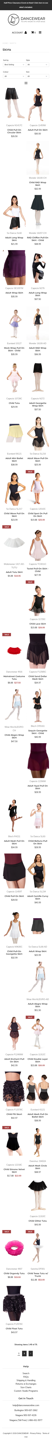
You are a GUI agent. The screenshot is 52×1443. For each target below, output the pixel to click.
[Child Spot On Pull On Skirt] (37, 488)
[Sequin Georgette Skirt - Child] (37, 706)
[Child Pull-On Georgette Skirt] (14, 926)
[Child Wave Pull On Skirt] (14, 488)
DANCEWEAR (23, 1433)
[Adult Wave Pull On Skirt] (37, 433)
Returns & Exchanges (26, 1384)
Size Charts (25, 1387)
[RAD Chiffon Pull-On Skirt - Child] (37, 212)
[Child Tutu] (14, 377)
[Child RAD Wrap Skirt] (37, 157)
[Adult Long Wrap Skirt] (14, 212)
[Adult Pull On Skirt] (37, 104)
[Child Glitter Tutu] (37, 1195)
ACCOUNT (17, 32)
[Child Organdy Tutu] (14, 1248)
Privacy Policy (35, 1433)
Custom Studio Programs (26, 1391)
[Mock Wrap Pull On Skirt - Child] (14, 322)
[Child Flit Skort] (14, 1089)
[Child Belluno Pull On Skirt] (37, 815)
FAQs (26, 1377)
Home (5, 43)
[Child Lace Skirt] (37, 598)
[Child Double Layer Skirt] (37, 1033)
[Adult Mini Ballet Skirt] (14, 433)
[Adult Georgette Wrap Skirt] (37, 377)
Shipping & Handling (25, 1380)
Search (26, 1373)
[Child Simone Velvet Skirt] (14, 1144)
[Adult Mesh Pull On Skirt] (14, 815)
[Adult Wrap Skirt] (14, 267)
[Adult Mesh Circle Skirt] (37, 1142)
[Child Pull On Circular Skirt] (14, 104)
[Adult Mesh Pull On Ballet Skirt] (37, 1089)
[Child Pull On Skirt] (14, 871)
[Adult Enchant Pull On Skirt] (14, 1033)
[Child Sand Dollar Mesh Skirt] (37, 651)
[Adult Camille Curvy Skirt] (37, 871)
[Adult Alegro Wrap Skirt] (37, 978)
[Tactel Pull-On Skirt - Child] (37, 543)
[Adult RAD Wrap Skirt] (37, 322)
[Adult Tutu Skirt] (14, 543)
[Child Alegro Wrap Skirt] (14, 706)
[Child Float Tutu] (14, 1303)
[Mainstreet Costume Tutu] (14, 651)
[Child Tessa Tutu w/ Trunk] (37, 1248)
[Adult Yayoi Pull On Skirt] (37, 760)
